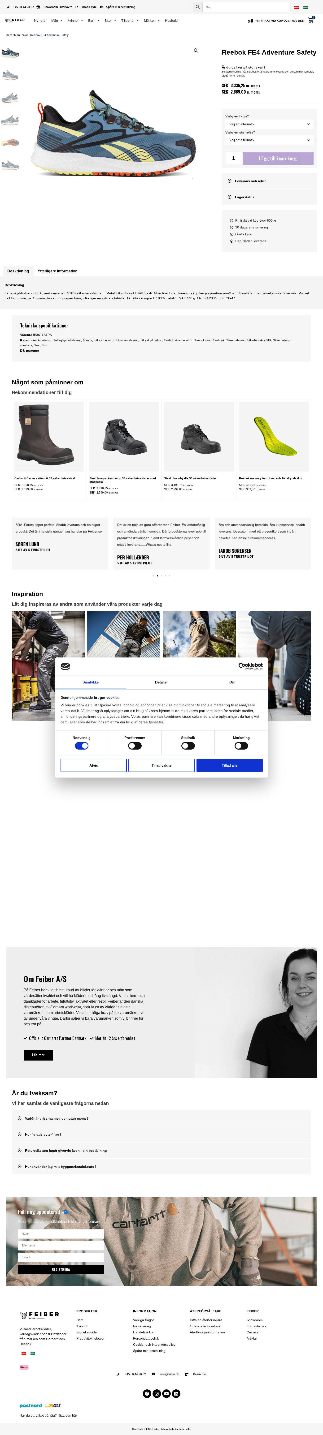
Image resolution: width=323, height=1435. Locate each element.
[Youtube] (166, 1393)
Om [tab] (232, 682)
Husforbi (171, 20)
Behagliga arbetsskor (67, 340)
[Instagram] (157, 1393)
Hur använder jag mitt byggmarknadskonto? (60, 1167)
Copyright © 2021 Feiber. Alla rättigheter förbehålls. (161, 1429)
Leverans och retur (250, 181)
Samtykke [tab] (91, 682)
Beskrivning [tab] (18, 271)
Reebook (218, 340)
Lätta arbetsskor (104, 340)
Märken (150, 20)
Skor (108, 20)
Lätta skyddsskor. (151, 340)
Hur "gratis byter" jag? (43, 1134)
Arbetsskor (45, 340)
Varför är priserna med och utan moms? (57, 1118)
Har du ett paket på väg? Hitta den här (48, 1415)
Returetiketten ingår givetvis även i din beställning (66, 1150)
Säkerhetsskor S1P (259, 340)
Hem (9, 35)
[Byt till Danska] (296, 7)
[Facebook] (147, 1393)
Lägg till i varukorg (278, 158)
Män (54, 20)
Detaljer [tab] (161, 682)
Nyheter (40, 20)
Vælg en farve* (237, 116)
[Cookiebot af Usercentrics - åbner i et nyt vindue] (242, 666)
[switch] (135, 746)
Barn (91, 20)
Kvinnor (73, 20)
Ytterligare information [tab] (58, 271)
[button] (196, 50)
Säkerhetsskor (235, 340)
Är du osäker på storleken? (244, 67)
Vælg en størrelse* (240, 132)
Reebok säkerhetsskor (178, 340)
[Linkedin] (176, 1393)
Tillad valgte (161, 765)
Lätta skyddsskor (127, 340)
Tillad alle (229, 765)
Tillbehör (128, 20)
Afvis (93, 765)
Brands (87, 340)
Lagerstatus (244, 197)
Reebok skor (202, 340)
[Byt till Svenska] (305, 7)
